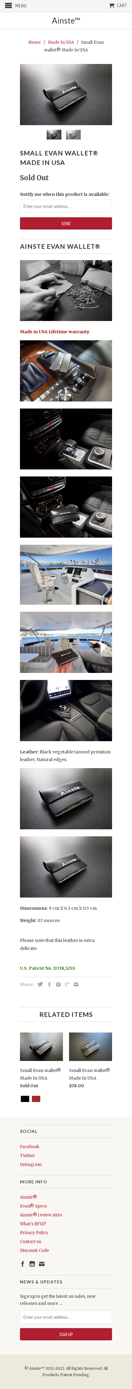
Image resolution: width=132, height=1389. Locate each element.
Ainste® (28, 1197)
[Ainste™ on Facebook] (22, 1264)
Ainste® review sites (41, 1215)
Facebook (29, 1146)
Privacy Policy (34, 1232)
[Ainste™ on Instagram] (32, 1264)
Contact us (30, 1241)
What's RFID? (33, 1224)
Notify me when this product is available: (65, 194)
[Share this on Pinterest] (57, 984)
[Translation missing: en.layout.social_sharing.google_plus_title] (66, 984)
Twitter (27, 1155)
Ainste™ (66, 20)
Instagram (31, 1164)
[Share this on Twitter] (38, 984)
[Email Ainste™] (42, 1264)
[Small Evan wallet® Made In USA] (66, 94)
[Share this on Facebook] (48, 984)
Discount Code (34, 1250)
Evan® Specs (33, 1206)
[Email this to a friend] (75, 984)
